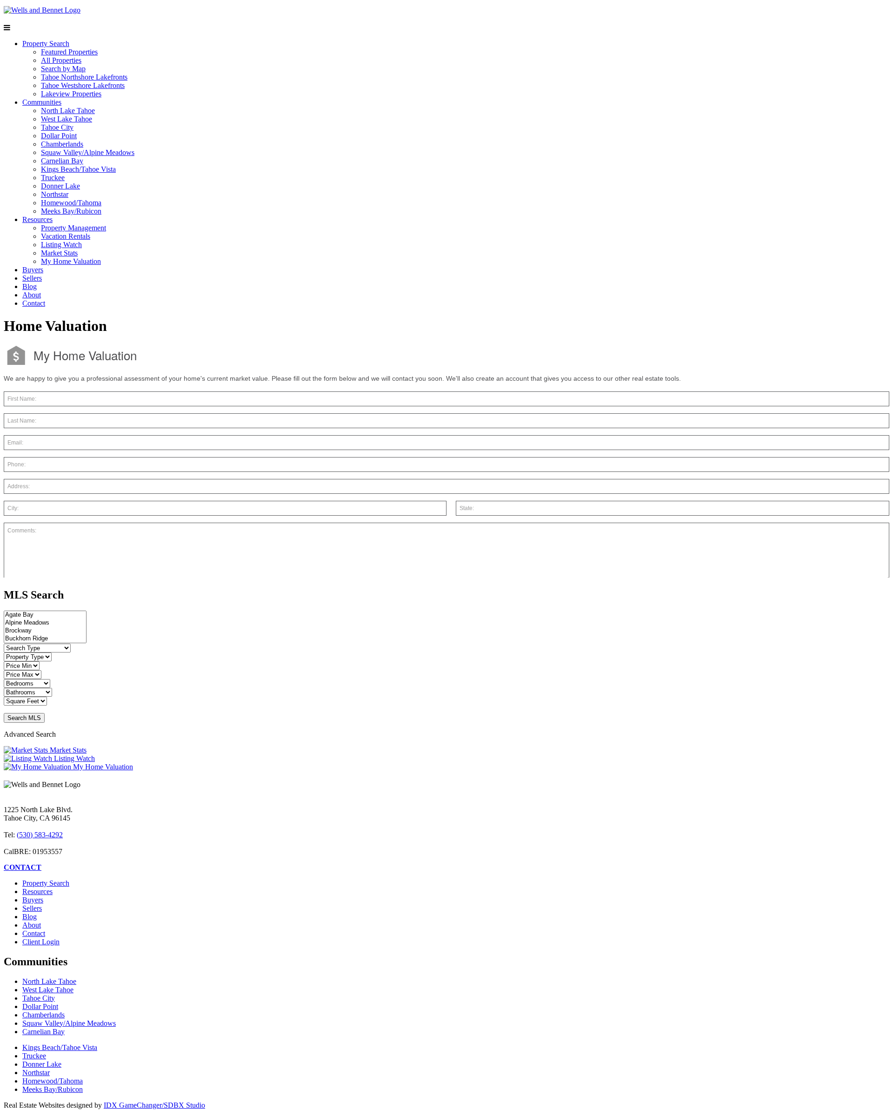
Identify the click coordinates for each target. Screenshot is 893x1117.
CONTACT (22, 867)
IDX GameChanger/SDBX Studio (154, 1105)
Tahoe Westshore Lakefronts (83, 85)
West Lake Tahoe (66, 119)
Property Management (73, 228)
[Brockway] (45, 631)
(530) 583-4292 (40, 835)
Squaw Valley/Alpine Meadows (87, 152)
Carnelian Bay (62, 161)
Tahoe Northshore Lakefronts (84, 77)
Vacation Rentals (65, 236)
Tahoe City (57, 127)
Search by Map (63, 69)
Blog (29, 286)
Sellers (32, 278)
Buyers (32, 270)
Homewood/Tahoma (71, 203)
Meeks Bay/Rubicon (71, 211)
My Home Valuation (71, 261)
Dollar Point (59, 136)
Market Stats (59, 253)
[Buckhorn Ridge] (45, 639)
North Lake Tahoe (68, 110)
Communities (41, 102)
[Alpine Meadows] (45, 623)
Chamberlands (62, 144)
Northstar (54, 194)
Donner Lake (60, 186)
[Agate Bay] (45, 615)
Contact (33, 303)
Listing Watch (61, 245)
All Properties (61, 60)
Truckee (53, 178)
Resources (37, 219)
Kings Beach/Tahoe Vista (78, 169)
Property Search (45, 43)
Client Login (41, 942)
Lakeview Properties (71, 94)
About (31, 295)
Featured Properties (69, 52)
